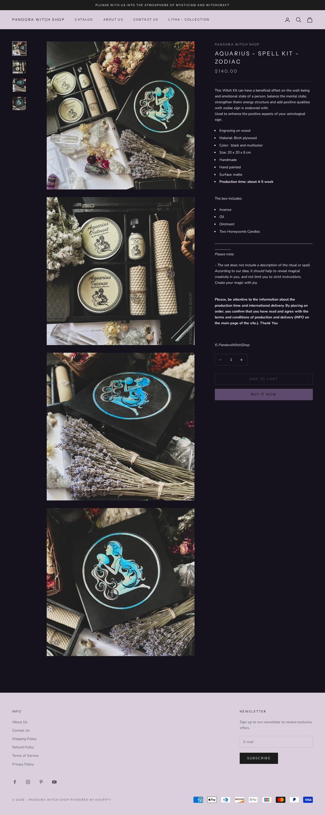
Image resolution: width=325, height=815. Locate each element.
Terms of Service (25, 755)
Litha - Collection (188, 20)
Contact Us (21, 730)
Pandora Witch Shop (237, 44)
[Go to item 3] (19, 85)
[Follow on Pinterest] (41, 781)
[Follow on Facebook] (14, 781)
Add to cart (263, 379)
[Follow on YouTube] (54, 781)
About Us (113, 20)
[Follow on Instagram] (27, 781)
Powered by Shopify (91, 800)
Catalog (84, 20)
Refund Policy (23, 747)
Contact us (145, 20)
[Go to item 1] (19, 48)
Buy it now (264, 394)
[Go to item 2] (19, 67)
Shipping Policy (24, 738)
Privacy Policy (23, 764)
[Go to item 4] (19, 103)
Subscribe (259, 758)
